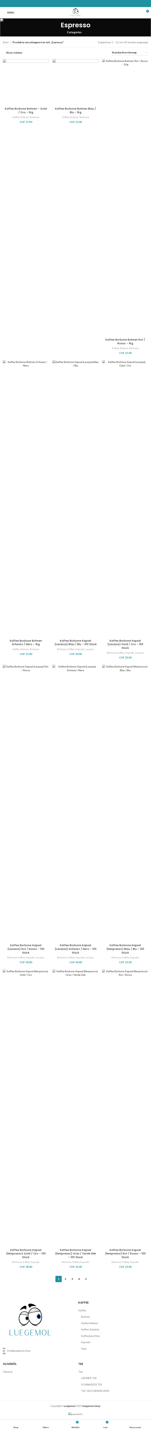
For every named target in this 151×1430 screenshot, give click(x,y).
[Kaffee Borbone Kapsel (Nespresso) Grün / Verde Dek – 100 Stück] (75, 1108)
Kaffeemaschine (90, 1335)
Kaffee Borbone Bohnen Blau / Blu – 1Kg (75, 110)
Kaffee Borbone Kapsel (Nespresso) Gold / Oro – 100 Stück (26, 1253)
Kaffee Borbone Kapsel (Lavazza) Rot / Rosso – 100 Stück (25, 948)
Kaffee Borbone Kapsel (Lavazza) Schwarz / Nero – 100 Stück (75, 948)
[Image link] (30, 1320)
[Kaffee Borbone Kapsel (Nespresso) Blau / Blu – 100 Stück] (125, 803)
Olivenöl (7, 1371)
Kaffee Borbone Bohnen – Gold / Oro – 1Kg (26, 110)
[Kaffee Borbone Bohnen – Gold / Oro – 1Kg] (26, 82)
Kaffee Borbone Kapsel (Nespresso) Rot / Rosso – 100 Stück (125, 1253)
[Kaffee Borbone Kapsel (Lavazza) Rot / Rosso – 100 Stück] (26, 803)
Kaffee (16, 117)
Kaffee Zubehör (90, 1329)
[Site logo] (75, 12)
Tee (80, 1371)
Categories (74, 32)
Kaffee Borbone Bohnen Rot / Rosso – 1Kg (125, 341)
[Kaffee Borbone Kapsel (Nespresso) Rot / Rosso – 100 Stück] (125, 1108)
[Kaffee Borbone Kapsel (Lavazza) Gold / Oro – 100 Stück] (125, 498)
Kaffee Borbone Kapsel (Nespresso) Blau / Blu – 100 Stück (125, 948)
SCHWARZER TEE (91, 1384)
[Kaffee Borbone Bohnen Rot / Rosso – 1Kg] (125, 197)
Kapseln (80, 649)
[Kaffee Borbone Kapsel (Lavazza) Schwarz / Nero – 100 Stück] (75, 803)
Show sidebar (14, 52)
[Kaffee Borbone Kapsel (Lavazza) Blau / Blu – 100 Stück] (75, 498)
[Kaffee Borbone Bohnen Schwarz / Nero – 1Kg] (26, 498)
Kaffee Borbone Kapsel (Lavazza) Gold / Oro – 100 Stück (125, 644)
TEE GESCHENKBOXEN (95, 1390)
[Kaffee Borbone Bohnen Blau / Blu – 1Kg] (75, 82)
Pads (84, 1348)
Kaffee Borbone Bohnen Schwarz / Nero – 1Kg (26, 642)
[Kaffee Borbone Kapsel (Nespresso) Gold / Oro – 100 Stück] (26, 1108)
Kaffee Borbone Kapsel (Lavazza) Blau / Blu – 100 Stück (76, 642)
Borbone (34, 117)
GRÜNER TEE (89, 1378)
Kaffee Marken (89, 1323)
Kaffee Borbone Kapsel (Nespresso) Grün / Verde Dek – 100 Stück (75, 1253)
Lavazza (89, 649)
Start (6, 42)
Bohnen (25, 117)
